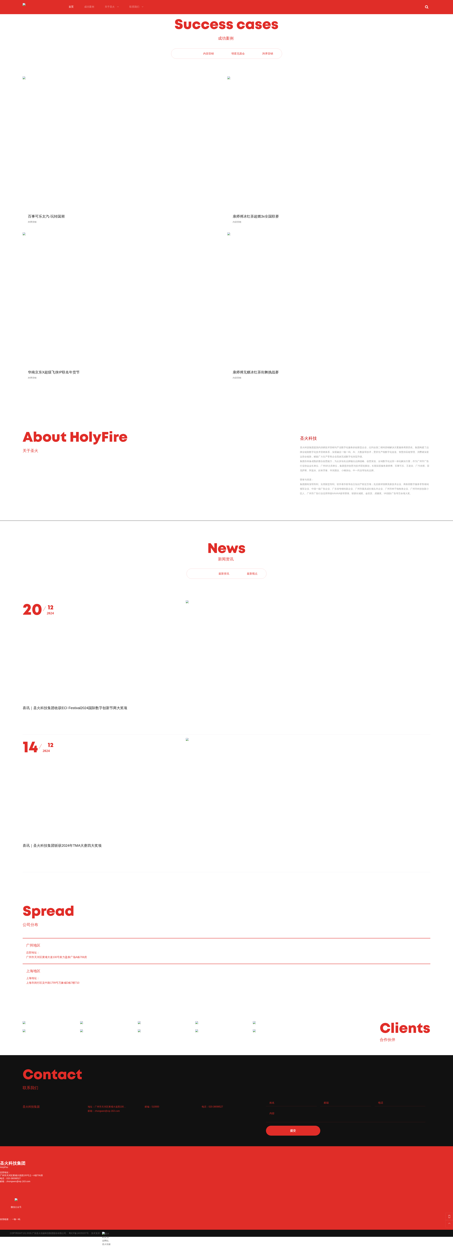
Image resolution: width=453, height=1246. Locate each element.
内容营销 (237, 222)
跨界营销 (32, 222)
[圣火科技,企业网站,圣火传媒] (106, 1233)
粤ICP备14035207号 (79, 1233)
